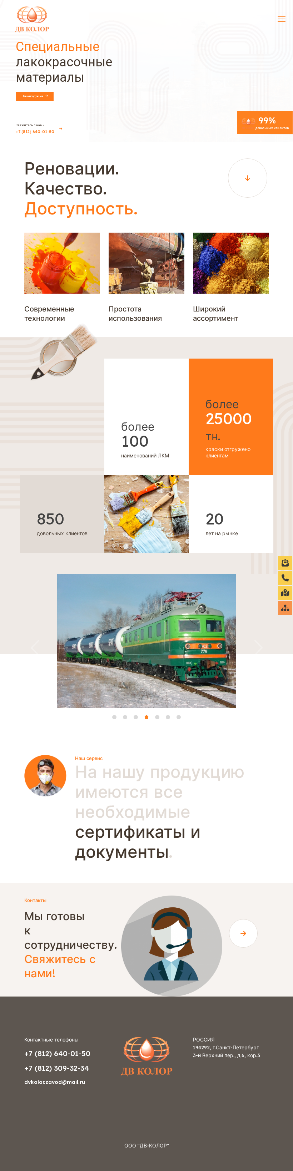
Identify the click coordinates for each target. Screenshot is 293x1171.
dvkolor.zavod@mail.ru (54, 1082)
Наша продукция (32, 96)
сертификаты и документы (159, 811)
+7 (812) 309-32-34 (56, 1068)
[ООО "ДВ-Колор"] (32, 18)
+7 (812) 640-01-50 (57, 1053)
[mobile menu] (281, 19)
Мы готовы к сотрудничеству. (70, 944)
